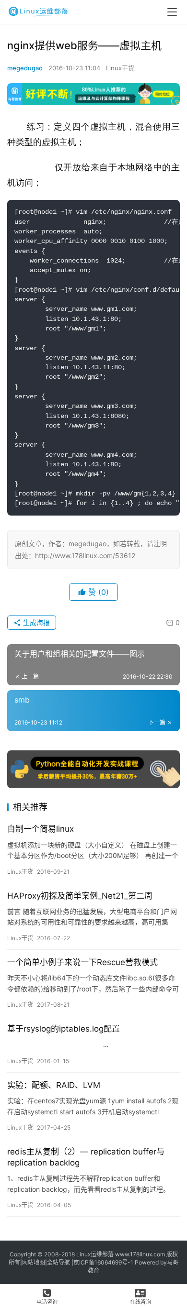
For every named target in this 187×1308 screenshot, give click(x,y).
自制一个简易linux (40, 829)
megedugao (25, 68)
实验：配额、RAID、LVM (53, 1085)
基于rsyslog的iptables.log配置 (63, 1028)
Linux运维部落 (95, 1254)
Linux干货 (120, 68)
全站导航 (58, 1262)
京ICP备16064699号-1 (103, 1262)
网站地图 (33, 1262)
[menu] (172, 12)
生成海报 (35, 622)
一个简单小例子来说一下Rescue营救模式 (82, 962)
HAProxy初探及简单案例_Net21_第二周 (79, 896)
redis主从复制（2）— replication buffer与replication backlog (85, 1157)
